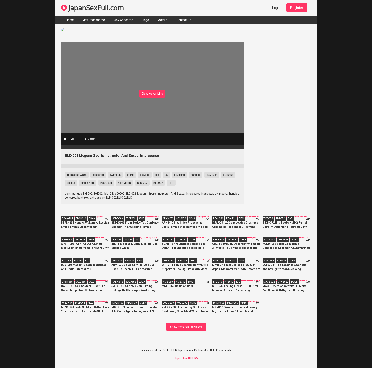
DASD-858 (67, 281)
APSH (91, 239)
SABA (142, 281)
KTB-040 (217, 281)
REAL (242, 218)
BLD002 (158, 182)
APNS (192, 218)
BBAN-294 (67, 218)
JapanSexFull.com (95, 7)
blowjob (145, 174)
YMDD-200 (168, 303)
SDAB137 (181, 239)
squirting (179, 174)
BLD (171, 182)
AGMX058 (283, 239)
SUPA (292, 260)
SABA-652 (117, 281)
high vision (124, 182)
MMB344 (231, 260)
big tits (71, 182)
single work (88, 182)
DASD (92, 281)
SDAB (192, 239)
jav (166, 174)
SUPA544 (281, 260)
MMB (241, 260)
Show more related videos (186, 326)
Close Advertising (152, 93)
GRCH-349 (218, 239)
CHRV (193, 260)
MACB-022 (269, 281)
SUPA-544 (269, 260)
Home (70, 20)
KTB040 (229, 281)
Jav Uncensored (94, 20)
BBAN (92, 218)
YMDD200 (182, 303)
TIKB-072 (268, 218)
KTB (238, 281)
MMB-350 (168, 281)
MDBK (143, 303)
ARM (139, 260)
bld (157, 174)
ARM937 (129, 260)
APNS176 (181, 218)
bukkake (228, 174)
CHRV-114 (168, 260)
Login (276, 8)
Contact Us (184, 20)
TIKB (290, 218)
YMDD (193, 303)
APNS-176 (168, 218)
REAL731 (231, 218)
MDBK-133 (117, 303)
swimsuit (115, 174)
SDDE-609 (117, 218)
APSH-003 (67, 239)
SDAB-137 (168, 239)
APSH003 (80, 239)
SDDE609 (131, 218)
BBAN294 (81, 218)
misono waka (78, 174)
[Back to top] (359, 356)
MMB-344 (218, 260)
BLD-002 (142, 182)
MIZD (90, 303)
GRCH (243, 239)
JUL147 (128, 239)
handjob (196, 174)
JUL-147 (116, 239)
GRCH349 (232, 239)
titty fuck (211, 174)
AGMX (294, 239)
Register (296, 8)
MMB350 (180, 281)
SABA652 (131, 281)
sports (130, 174)
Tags (145, 20)
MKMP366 (232, 303)
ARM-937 (117, 260)
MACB (294, 281)
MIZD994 (80, 303)
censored (98, 174)
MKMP (244, 303)
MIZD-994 (67, 303)
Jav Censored (123, 20)
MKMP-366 (218, 303)
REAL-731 (218, 218)
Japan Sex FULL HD (186, 358)
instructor (106, 182)
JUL (137, 239)
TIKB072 (280, 218)
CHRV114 (182, 260)
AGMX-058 (269, 239)
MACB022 (283, 281)
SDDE (141, 218)
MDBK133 (131, 303)
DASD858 (81, 281)
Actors (162, 20)
